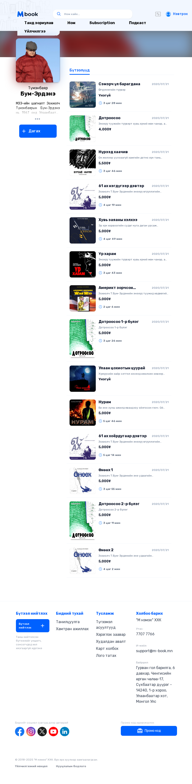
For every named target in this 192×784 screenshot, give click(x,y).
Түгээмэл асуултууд (106, 625)
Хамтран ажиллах (72, 629)
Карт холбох (107, 648)
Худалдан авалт (111, 641)
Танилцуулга (68, 622)
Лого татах (106, 655)
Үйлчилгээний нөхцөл (31, 766)
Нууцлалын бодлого (71, 766)
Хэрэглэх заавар (111, 634)
